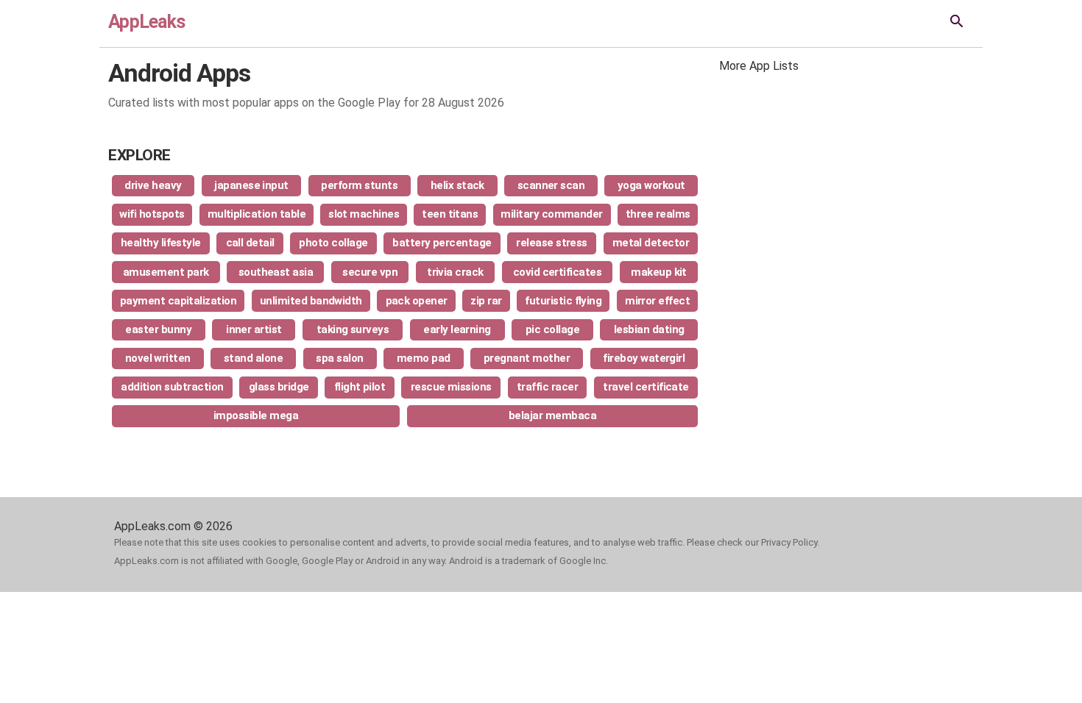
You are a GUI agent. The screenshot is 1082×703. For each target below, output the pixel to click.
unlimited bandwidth (311, 300)
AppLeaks (146, 21)
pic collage (552, 329)
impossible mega (255, 415)
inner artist (254, 329)
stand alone (253, 358)
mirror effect (657, 300)
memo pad (423, 358)
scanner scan (551, 185)
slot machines (363, 214)
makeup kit (659, 272)
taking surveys (353, 329)
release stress (551, 242)
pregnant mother (527, 358)
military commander (552, 214)
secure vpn (369, 272)
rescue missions (451, 386)
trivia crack (455, 272)
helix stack (457, 185)
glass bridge (279, 386)
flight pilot (360, 386)
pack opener (417, 300)
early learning (457, 329)
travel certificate (646, 386)
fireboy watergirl (644, 358)
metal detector (651, 242)
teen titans (450, 214)
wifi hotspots (151, 214)
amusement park (166, 272)
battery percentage (442, 242)
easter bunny (158, 329)
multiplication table (256, 214)
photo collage (333, 242)
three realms (658, 214)
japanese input (251, 185)
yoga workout (651, 185)
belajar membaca (552, 415)
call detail (250, 242)
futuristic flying (563, 300)
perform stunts (359, 185)
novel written (158, 358)
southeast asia (276, 272)
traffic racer (547, 386)
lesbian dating (649, 329)
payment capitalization (178, 300)
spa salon (339, 358)
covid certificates (557, 272)
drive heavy (152, 185)
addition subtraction (172, 386)
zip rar (485, 300)
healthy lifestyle (161, 242)
